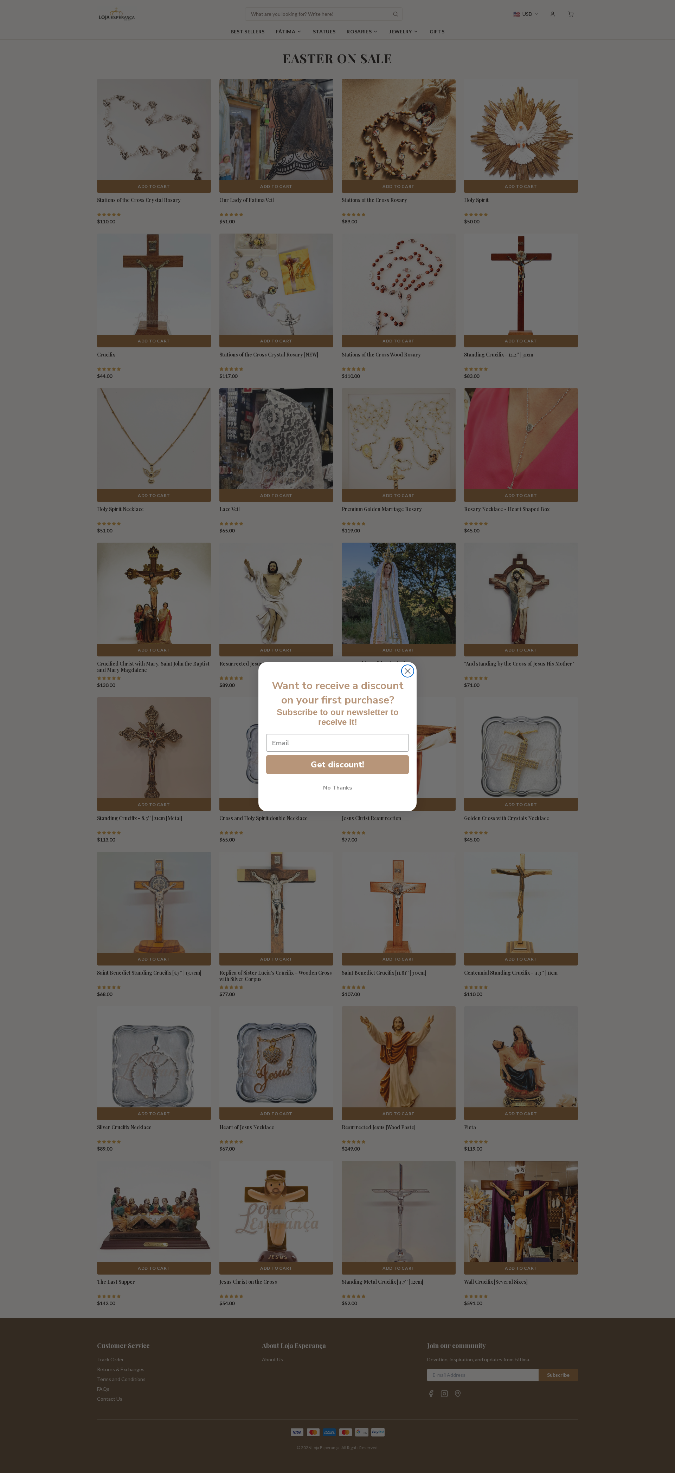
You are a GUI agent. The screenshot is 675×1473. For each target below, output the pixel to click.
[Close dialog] (407, 671)
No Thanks (337, 788)
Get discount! (337, 764)
